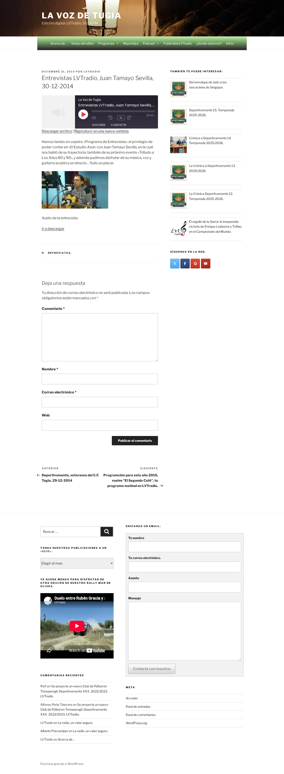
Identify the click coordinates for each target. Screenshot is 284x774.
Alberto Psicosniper (54, 731)
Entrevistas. (60, 252)
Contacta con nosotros (152, 669)
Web (46, 415)
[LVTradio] (174, 263)
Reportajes (130, 43)
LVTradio (92, 71)
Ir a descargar (53, 229)
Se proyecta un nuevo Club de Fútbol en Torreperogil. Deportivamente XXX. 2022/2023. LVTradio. (74, 691)
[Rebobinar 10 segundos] (111, 117)
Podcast (149, 43)
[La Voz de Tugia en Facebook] (185, 263)
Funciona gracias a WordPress (61, 764)
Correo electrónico (59, 392)
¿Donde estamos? (209, 43)
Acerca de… (58, 43)
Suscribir (98, 125)
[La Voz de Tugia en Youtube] (205, 263)
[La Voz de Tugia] (195, 263)
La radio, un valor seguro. (75, 723)
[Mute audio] (99, 117)
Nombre (50, 369)
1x (121, 117)
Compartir (118, 125)
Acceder (132, 698)
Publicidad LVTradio (178, 43)
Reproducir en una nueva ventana (101, 131)
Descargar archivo (57, 131)
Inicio (230, 43)
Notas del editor (82, 43)
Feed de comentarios (141, 715)
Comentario (53, 309)
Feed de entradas (138, 706)
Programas (106, 43)
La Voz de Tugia (82, 15)
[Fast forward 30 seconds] (134, 117)
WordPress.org (136, 723)
